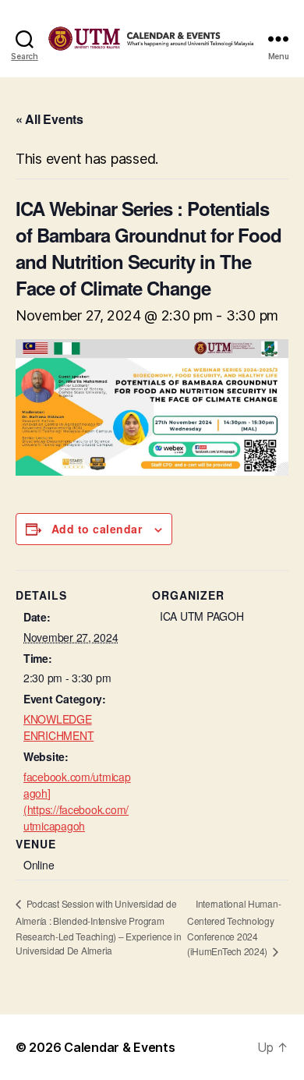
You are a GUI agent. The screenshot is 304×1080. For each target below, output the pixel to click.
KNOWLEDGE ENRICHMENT (58, 727)
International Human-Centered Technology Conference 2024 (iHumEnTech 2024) (234, 927)
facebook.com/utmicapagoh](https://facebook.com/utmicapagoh (77, 801)
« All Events (49, 119)
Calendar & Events (119, 1047)
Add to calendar (96, 528)
